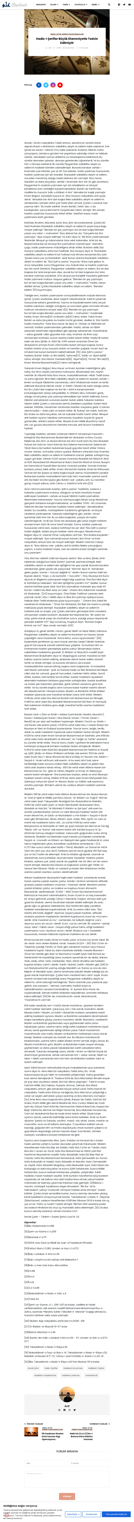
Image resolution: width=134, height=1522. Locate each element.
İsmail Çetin (33, 1368)
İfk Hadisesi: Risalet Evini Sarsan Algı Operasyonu (52, 1436)
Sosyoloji (80, 4)
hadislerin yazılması (71, 1375)
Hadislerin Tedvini (96, 1368)
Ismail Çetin (56, 34)
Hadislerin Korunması (73, 1368)
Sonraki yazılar (98, 1424)
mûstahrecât (91, 1375)
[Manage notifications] (7, 1515)
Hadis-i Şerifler (51, 1368)
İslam (53, 4)
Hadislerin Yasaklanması (45, 1375)
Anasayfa (41, 4)
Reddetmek (91, 1514)
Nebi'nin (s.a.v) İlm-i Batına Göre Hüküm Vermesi (81, 1436)
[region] (67, 1512)
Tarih (65, 4)
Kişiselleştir (72, 1514)
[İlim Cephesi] (14, 4)
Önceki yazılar (35, 1424)
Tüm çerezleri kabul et (116, 1514)
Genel (94, 4)
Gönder (67, 1496)
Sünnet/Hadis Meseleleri (72, 34)
